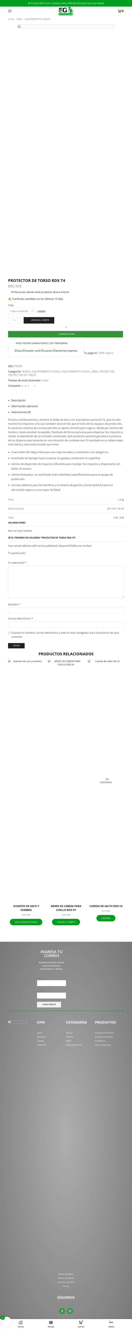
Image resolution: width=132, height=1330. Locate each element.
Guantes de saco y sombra (26, 908)
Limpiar (41, 311)
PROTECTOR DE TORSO (22, 375)
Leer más (105, 918)
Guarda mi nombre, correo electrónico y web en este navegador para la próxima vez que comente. (65, 635)
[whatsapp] (34, 385)
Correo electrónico (20, 618)
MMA (19, 18)
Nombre (14, 604)
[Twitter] (22, 385)
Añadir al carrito (40, 320)
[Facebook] (25, 385)
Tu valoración (17, 562)
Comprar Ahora (67, 334)
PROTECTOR (106, 371)
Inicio (11, 18)
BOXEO (26, 371)
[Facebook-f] (62, 1311)
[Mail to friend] (31, 385)
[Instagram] (70, 1311)
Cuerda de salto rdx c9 (106, 906)
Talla (11, 305)
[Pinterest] (28, 385)
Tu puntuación (17, 553)
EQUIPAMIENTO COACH (37, 18)
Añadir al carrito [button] (67, 896)
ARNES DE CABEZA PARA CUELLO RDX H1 (66, 908)
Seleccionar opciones (27, 896)
